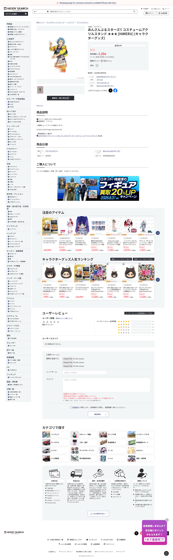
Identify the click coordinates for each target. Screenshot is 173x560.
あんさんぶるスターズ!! (111, 151)
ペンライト (13, 229)
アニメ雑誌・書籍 (15, 360)
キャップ (12, 309)
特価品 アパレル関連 (16, 32)
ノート (12, 184)
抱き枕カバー (13, 197)
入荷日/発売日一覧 (15, 392)
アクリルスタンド (15, 134)
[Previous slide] (39, 233)
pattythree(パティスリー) (106, 76)
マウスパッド (13, 269)
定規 (11, 179)
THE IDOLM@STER (15, 76)
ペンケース (13, 177)
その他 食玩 (13, 338)
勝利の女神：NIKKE (15, 44)
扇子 (11, 219)
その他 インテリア (15, 246)
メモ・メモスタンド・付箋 (17, 187)
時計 (11, 211)
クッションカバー (15, 199)
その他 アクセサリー (16, 159)
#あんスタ (40, 105)
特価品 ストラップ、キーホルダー (19, 27)
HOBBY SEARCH (14, 102)
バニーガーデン (14, 52)
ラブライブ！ (13, 47)
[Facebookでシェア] (115, 90)
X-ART (11, 104)
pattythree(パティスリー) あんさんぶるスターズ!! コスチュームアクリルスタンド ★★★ (70, 135)
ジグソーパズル (14, 328)
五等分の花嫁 (13, 64)
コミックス (13, 363)
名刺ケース (13, 289)
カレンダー (13, 346)
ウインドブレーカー (15, 306)
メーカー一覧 (13, 394)
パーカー (12, 304)
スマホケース (13, 271)
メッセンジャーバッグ (17, 284)
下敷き (12, 182)
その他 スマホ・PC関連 (16, 274)
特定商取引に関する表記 (84, 552)
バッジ (12, 129)
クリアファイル (14, 169)
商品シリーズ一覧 (15, 397)
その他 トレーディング (16, 139)
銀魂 (11, 54)
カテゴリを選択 (11, 14)
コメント (49, 379)
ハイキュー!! (13, 89)
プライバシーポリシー (66, 552)
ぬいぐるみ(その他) (15, 122)
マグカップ (13, 254)
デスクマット (13, 166)
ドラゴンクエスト (15, 69)
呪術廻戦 (12, 71)
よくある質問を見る (97, 513)
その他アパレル (14, 311)
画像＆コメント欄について (64, 318)
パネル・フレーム (15, 331)
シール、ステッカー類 (16, 241)
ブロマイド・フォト (15, 137)
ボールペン (13, 172)
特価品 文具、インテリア (17, 29)
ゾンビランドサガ (15, 66)
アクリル (100, 79)
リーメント (13, 144)
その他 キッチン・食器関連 (18, 261)
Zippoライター (14, 217)
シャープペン (13, 174)
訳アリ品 (12, 353)
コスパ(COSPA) (14, 319)
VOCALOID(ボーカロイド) (17, 92)
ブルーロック (13, 74)
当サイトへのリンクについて (104, 552)
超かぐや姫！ (13, 84)
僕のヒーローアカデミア (17, 79)
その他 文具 (13, 189)
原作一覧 (12, 399)
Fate (11, 61)
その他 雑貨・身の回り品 (17, 222)
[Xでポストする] (111, 90)
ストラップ (13, 154)
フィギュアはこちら (15, 377)
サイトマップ (120, 552)
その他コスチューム (15, 321)
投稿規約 (75, 407)
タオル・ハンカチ (15, 214)
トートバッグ (13, 281)
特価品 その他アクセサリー (17, 34)
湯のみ (12, 256)
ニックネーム (51, 371)
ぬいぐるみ (13, 114)
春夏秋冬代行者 (14, 82)
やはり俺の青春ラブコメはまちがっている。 (19, 58)
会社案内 (51, 552)
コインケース (13, 291)
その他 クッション (15, 202)
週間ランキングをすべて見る (121, 259)
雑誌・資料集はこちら (16, 385)
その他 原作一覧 (14, 94)
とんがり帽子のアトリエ (17, 49)
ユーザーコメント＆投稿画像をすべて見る (139, 313)
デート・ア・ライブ (15, 87)
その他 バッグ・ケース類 (17, 294)
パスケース (13, 286)
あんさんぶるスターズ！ (17, 42)
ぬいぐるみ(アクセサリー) (17, 119)
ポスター (12, 236)
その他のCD (13, 370)
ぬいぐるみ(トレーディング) (18, 117)
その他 (12, 107)
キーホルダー (13, 131)
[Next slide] (158, 233)
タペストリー (13, 239)
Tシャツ (12, 301)
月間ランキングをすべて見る (143, 259)
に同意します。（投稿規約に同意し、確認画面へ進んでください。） (99, 407)
